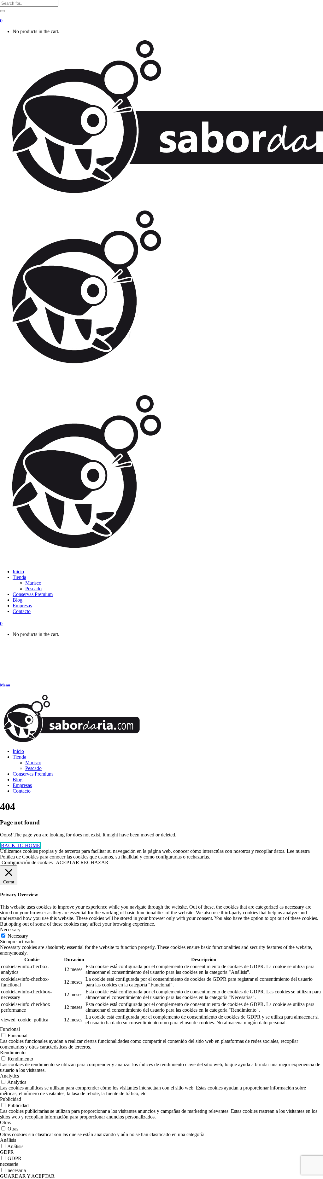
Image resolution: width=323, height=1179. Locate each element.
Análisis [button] (8, 1140)
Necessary (18, 936)
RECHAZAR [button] (94, 862)
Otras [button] (5, 1122)
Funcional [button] (10, 1029)
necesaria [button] (9, 1164)
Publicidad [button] (10, 1099)
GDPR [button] (7, 1152)
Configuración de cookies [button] (27, 862)
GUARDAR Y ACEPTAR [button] (27, 1176)
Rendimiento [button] (13, 1052)
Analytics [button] (9, 1075)
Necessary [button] (10, 929)
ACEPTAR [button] (67, 862)
